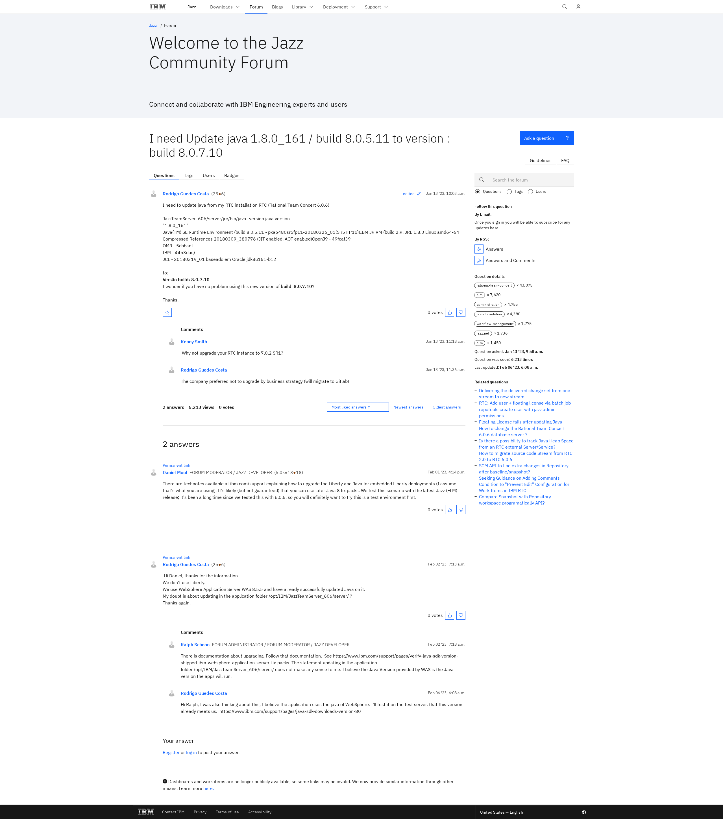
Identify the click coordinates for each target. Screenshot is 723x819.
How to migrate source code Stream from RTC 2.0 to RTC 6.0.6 (525, 456)
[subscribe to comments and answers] (479, 260)
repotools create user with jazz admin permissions (517, 412)
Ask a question (539, 138)
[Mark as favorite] (167, 312)
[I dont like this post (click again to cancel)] (460, 312)
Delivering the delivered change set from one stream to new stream (524, 393)
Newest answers (408, 407)
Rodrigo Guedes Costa (186, 193)
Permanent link (176, 465)
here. (208, 788)
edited (409, 193)
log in (191, 752)
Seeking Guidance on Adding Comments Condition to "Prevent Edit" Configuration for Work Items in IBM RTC (524, 484)
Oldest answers (447, 407)
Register (171, 752)
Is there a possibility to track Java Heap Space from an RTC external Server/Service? (526, 444)
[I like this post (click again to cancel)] (449, 312)
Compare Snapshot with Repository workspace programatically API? (515, 500)
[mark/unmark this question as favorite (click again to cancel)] (167, 312)
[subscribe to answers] (479, 249)
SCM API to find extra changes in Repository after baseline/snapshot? (524, 469)
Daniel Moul (175, 472)
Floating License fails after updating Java (520, 422)
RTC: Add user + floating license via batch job (525, 403)
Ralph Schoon (195, 644)
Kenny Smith (194, 341)
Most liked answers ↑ (351, 407)
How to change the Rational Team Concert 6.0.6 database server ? (522, 431)
